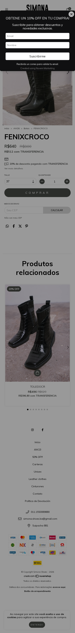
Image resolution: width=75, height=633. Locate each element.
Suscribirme (37, 56)
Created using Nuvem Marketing (37, 68)
